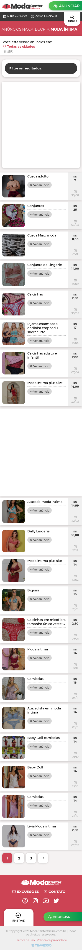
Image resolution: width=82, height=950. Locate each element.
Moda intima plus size (44, 561)
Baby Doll (35, 767)
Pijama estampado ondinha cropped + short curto (43, 328)
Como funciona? (46, 16)
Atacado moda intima (44, 502)
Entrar (72, 21)
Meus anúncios (17, 16)
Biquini (33, 590)
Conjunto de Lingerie (44, 265)
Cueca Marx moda (41, 235)
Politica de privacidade (52, 940)
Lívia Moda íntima (41, 826)
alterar (8, 50)
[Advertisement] (41, 125)
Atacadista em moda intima (44, 710)
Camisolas (35, 679)
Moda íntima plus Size (45, 383)
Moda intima (37, 649)
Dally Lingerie (38, 531)
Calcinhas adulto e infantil (42, 355)
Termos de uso (24, 940)
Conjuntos (35, 206)
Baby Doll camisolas (43, 738)
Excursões (28, 891)
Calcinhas (35, 294)
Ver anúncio (41, 185)
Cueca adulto (37, 176)
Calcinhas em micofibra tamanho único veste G (46, 622)
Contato (57, 891)
